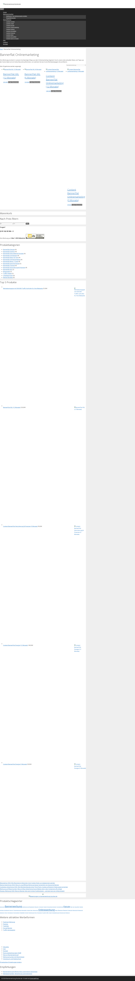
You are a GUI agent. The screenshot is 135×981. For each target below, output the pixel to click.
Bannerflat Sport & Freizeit (11, 263)
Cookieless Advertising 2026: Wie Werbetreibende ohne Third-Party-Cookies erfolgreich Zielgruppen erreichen (34, 887)
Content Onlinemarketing (12, 27)
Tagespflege (22, 912)
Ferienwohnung (60, 906)
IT (13, 910)
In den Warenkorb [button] (13, 82)
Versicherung (62, 912)
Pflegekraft (65, 910)
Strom (6, 912)
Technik (26, 912)
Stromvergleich (16, 912)
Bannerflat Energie (9, 249)
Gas (73, 906)
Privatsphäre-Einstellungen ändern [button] (11, 962)
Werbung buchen (8, 14)
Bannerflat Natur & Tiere (10, 257)
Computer (41, 906)
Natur (31, 910)
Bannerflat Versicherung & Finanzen (14, 267)
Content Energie (10, 25)
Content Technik (10, 21)
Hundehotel (6, 910)
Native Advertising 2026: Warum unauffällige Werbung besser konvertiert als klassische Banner (29, 885)
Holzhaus (2, 910)
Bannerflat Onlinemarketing (11, 259)
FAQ (4, 40)
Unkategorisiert (8, 275)
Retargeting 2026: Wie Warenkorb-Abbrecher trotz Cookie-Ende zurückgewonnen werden (27, 883)
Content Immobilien (11, 31)
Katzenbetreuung (17, 910)
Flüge (71, 906)
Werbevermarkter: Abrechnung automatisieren (17, 974)
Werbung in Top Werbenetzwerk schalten (16, 16)
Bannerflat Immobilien (10, 255)
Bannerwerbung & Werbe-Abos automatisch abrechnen (20, 972)
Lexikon (5, 42)
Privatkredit (70, 910)
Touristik (44, 912)
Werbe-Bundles (8, 277)
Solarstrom (2, 912)
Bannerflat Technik (9, 265)
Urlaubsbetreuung (56, 912)
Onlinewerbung (46, 909)
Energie (45, 906)
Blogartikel (6, 271)
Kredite (28, 910)
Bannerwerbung (13, 906)
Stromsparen (10, 912)
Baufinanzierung (25, 906)
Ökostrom (68, 912)
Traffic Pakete (7, 273)
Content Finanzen (10, 33)
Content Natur (10, 35)
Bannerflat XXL (7, 269)
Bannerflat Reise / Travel (10, 261)
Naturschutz (35, 910)
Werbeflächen (7, 20)
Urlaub (50, 912)
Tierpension (39, 912)
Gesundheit (77, 906)
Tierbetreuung (31, 912)
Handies (81, 906)
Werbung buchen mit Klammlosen (13, 957)
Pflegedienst (60, 910)
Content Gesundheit (11, 37)
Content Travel (10, 23)
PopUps (5, 924)
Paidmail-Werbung (9, 922)
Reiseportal (80, 910)
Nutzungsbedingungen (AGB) (12, 953)
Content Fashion (10, 29)
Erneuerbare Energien (51, 906)
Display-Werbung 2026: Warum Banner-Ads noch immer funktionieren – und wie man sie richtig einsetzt (32, 891)
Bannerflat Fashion (9, 251)
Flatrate (66, 906)
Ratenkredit (75, 910)
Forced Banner (7, 928)
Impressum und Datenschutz (12, 959)
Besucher (37, 906)
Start (1, 49)
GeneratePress (34, 978)
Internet (11, 910)
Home (5, 12)
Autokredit (2, 906)
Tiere (36, 912)
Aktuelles (6, 947)
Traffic (47, 912)
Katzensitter (24, 910)
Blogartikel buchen (11, 18)
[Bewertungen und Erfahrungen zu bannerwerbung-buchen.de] (43, 896)
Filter (27, 223)
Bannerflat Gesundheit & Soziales (13, 253)
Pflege (56, 910)
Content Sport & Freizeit (12, 38)
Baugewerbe (31, 906)
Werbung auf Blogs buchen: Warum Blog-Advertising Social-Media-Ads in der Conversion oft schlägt (31, 889)
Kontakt (5, 44)
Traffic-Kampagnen (9, 930)
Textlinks (6, 926)
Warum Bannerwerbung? (11, 955)
